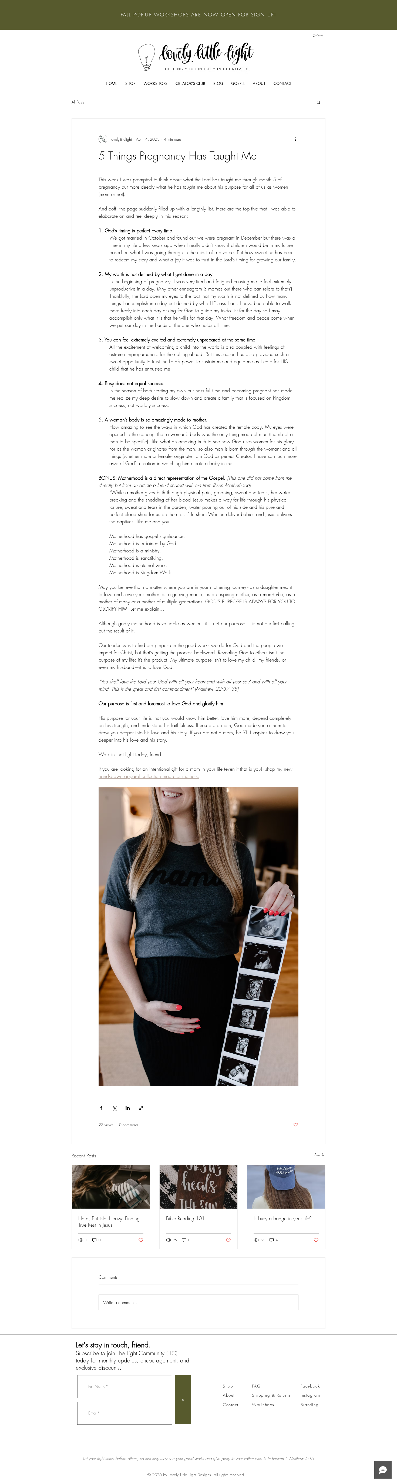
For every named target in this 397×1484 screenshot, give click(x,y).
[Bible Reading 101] (199, 1187)
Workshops (263, 1404)
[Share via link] (140, 1108)
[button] (319, 35)
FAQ (256, 1386)
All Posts (78, 102)
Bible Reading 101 (185, 1218)
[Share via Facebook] (101, 1108)
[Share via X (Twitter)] (114, 1108)
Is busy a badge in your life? (283, 1218)
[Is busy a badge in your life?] (286, 1187)
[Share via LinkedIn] (127, 1108)
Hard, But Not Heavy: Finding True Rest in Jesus (109, 1221)
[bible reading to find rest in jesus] (111, 1187)
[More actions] (295, 139)
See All (319, 1154)
